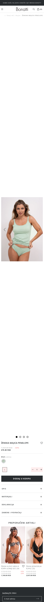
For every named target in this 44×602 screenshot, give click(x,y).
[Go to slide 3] (24, 437)
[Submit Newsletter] (37, 599)
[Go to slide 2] (20, 437)
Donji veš (10, 15)
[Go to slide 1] (16, 437)
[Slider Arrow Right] (39, 229)
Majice (18, 15)
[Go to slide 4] (27, 437)
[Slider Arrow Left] (4, 229)
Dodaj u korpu (22, 478)
